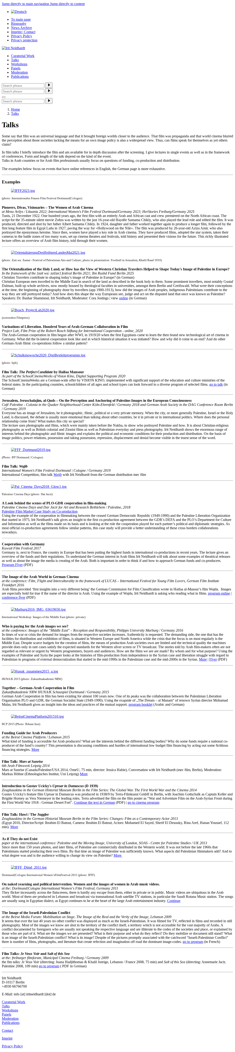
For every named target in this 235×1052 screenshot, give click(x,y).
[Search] (49, 85)
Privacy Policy (21, 36)
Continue (173, 901)
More (203, 659)
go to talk (216, 384)
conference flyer (13, 597)
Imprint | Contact (23, 32)
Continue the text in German (94, 802)
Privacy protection (24, 40)
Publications (20, 76)
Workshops (19, 64)
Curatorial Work (22, 56)
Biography (18, 24)
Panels (15, 68)
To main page (21, 19)
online (123, 298)
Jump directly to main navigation (26, 4)
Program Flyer (12, 565)
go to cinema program (143, 802)
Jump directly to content (67, 4)
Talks (15, 60)
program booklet (140, 704)
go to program (193, 942)
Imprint (7, 1038)
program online (219, 593)
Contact (7, 1030)
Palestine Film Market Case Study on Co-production (40, 511)
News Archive (21, 28)
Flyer (213, 659)
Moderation (19, 72)
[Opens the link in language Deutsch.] (19, 12)
